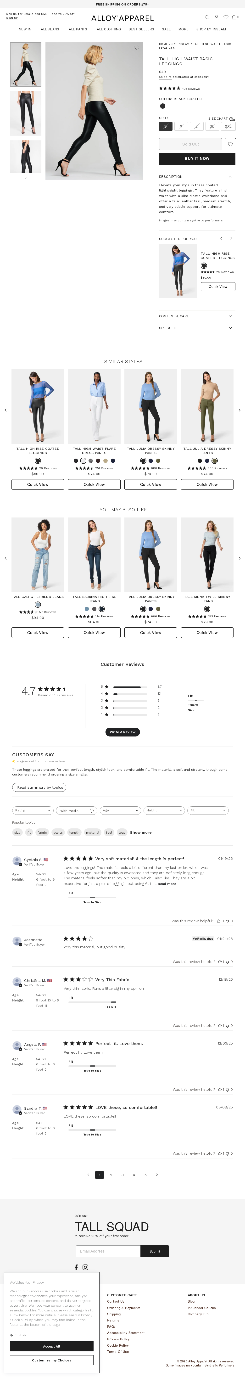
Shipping (165, 77)
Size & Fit (168, 328)
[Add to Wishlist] (137, 48)
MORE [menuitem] (183, 29)
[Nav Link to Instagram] (87, 1268)
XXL (228, 126)
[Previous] (222, 239)
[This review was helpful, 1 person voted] (220, 961)
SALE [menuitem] (166, 29)
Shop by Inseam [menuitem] (211, 29)
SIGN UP (12, 18)
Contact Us (116, 1301)
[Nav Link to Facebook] (77, 1268)
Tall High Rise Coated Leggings (218, 256)
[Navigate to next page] (156, 1175)
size (17, 832)
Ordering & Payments (124, 1307)
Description (171, 176)
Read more (167, 884)
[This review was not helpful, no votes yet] (227, 921)
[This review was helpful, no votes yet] (218, 921)
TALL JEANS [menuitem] (49, 29)
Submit (155, 1251)
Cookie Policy (118, 1345)
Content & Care (174, 316)
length (74, 832)
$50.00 (206, 277)
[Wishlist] (226, 17)
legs (122, 832)
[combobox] (33, 810)
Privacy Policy (118, 1339)
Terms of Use (118, 1351)
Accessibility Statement (126, 1332)
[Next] (26, 176)
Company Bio (198, 1314)
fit (29, 832)
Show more (141, 832)
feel (109, 832)
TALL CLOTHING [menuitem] (108, 29)
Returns (113, 1320)
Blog (191, 1301)
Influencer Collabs (202, 1307)
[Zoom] (94, 111)
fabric (42, 832)
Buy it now (197, 158)
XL (212, 126)
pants (58, 832)
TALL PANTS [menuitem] (77, 29)
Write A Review (122, 732)
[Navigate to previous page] (88, 1175)
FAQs (111, 1326)
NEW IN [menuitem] (25, 29)
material (92, 832)
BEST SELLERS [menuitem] (142, 29)
